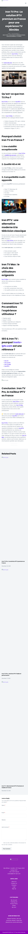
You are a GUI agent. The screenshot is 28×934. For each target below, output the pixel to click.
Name (3, 805)
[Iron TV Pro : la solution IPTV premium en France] (14, 508)
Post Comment (6, 848)
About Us (14, 881)
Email (3, 812)
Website (4, 820)
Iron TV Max (5, 279)
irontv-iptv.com (19, 414)
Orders (14, 905)
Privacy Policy (14, 903)
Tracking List (14, 902)
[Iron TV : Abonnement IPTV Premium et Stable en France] (14, 732)
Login (14, 887)
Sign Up (14, 888)
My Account (14, 900)
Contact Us (14, 883)
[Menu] (25, 3)
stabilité (7, 155)
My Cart (14, 907)
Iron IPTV (18, 101)
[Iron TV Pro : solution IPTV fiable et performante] (14, 620)
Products (14, 885)
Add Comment (5, 827)
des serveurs (12, 155)
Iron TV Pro (15, 53)
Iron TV (6, 360)
